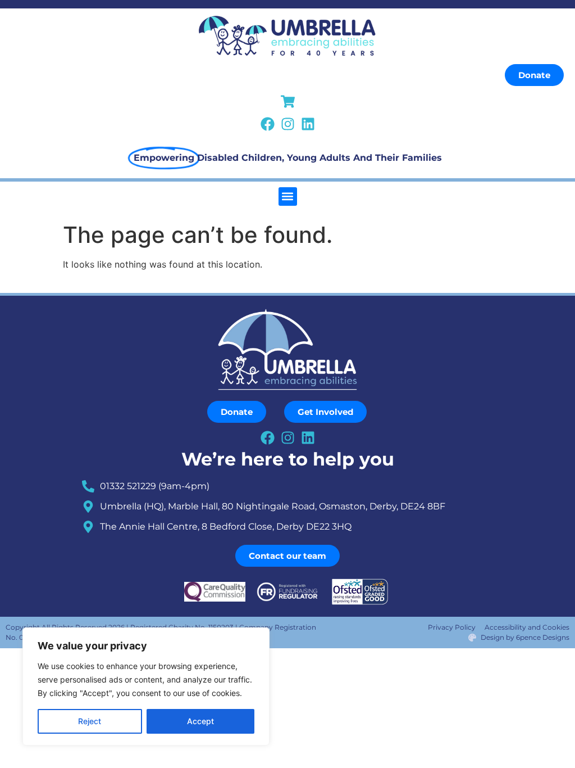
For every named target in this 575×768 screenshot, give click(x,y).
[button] (288, 196)
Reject (89, 721)
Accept (200, 721)
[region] (146, 686)
